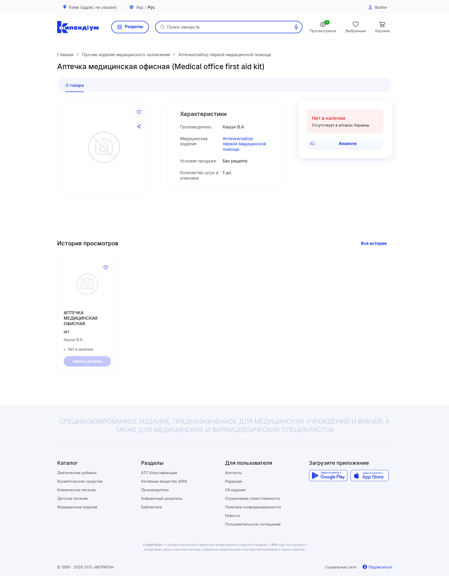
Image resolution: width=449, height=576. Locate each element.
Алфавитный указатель (161, 498)
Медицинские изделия (77, 507)
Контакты (233, 472)
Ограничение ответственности (252, 498)
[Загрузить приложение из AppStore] (370, 475)
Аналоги (347, 143)
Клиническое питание (76, 490)
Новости (232, 515)
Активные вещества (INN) (164, 481)
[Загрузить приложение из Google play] (328, 475)
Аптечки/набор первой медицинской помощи (244, 144)
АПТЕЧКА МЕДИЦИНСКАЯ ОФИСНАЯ (80, 318)
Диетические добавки (76, 472)
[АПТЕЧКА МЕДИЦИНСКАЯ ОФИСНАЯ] (87, 284)
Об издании (235, 490)
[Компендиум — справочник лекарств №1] (78, 27)
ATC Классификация (159, 472)
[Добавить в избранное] (139, 112)
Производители (155, 490)
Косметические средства (80, 481)
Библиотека (151, 507)
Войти (381, 7)
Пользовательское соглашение (253, 524)
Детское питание (72, 498)
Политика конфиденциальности (253, 507)
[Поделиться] (139, 126)
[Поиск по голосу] (296, 27)
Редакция (233, 481)
